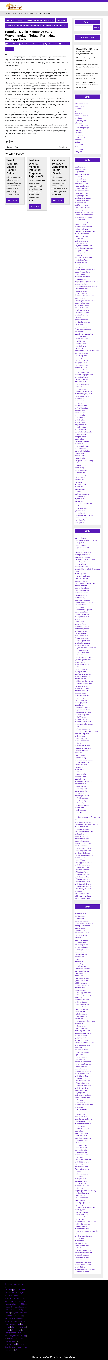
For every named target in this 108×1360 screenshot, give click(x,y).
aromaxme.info (80, 429)
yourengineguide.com (83, 1202)
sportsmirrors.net (81, 691)
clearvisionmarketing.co (83, 1138)
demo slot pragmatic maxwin (16, 1307)
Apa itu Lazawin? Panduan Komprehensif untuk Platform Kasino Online (87, 84)
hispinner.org (80, 274)
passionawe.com (81, 815)
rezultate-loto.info (81, 1066)
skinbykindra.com (81, 1243)
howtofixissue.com (82, 200)
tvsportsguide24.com (82, 710)
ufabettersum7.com (82, 870)
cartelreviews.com (81, 1009)
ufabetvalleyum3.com (83, 889)
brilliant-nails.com (81, 377)
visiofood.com (80, 1164)
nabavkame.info (81, 508)
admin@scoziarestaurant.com (31, 44)
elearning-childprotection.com (86, 300)
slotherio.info (80, 458)
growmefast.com (81, 719)
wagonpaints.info (81, 1133)
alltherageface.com (82, 1245)
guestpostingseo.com (82, 550)
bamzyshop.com (81, 1181)
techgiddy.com (80, 574)
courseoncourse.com (82, 557)
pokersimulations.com (83, 1062)
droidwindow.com (81, 1167)
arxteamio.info (80, 777)
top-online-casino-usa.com (84, 248)
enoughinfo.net (80, 484)
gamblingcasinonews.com (84, 212)
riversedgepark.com (82, 935)
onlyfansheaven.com (82, 322)
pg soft (22, 1292)
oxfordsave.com (81, 631)
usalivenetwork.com (82, 576)
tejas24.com (79, 401)
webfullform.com (81, 205)
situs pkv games (10, 1347)
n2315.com (79, 317)
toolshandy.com (81, 355)
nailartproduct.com (82, 1014)
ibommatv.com (80, 179)
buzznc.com (79, 1238)
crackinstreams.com (82, 1045)
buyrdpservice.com (82, 617)
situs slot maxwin (81, 104)
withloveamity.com (82, 983)
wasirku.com (79, 398)
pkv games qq (11, 1324)
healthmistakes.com (82, 745)
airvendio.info (80, 410)
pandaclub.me (80, 496)
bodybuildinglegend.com (84, 374)
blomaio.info (79, 444)
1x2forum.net (80, 916)
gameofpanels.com (82, 284)
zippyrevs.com (80, 224)
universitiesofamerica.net (84, 215)
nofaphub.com (80, 942)
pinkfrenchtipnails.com (83, 683)
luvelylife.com (80, 341)
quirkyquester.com (82, 829)
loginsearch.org (80, 465)
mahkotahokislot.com (83, 722)
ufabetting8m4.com (82, 1076)
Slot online (17, 13)
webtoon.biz (79, 667)
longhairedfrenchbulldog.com (86, 648)
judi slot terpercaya (82, 128)
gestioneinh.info (81, 1150)
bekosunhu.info (80, 439)
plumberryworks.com (83, 822)
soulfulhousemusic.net (83, 843)
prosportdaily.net (81, 1152)
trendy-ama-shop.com (83, 1159)
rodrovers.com (80, 1026)
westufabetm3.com (82, 893)
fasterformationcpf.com (83, 609)
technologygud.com (82, 738)
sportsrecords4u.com (83, 1071)
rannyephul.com (81, 363)
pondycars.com (80, 1183)
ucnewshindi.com (81, 581)
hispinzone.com (81, 243)
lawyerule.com (80, 389)
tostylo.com (79, 621)
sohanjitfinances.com (82, 841)
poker (24, 1330)
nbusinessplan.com (82, 186)
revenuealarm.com (82, 1257)
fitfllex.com (79, 332)
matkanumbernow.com (83, 227)
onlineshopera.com (82, 964)
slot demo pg (80, 106)
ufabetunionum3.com (83, 1078)
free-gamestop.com (82, 590)
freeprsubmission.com (83, 1169)
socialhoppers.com (82, 312)
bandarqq (78, 118)
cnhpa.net (78, 753)
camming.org (80, 928)
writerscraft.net (80, 298)
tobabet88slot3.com (82, 853)
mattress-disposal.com (83, 729)
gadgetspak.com (81, 1047)
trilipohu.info (80, 520)
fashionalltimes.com (82, 1224)
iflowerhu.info (80, 513)
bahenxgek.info (80, 564)
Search (87, 22)
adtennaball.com (81, 262)
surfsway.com (80, 1011)
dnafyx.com (79, 976)
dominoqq (79, 144)
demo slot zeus (80, 137)
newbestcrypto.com (82, 629)
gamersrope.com (81, 586)
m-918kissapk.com (82, 506)
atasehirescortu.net (82, 695)
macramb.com (80, 343)
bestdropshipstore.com (83, 1007)
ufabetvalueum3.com (83, 1081)
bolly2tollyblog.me (82, 494)
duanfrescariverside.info (84, 1105)
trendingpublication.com (84, 862)
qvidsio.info (79, 453)
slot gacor (17, 1298)
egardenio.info (80, 774)
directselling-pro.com (82, 1255)
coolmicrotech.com (82, 1214)
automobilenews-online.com (85, 1222)
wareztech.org (80, 597)
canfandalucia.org (81, 1200)
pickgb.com (79, 743)
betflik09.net (79, 957)
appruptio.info (80, 522)
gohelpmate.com (81, 293)
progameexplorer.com (83, 1250)
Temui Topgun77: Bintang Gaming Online (13, 167)
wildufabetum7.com (82, 898)
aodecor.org (79, 468)
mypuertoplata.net (82, 195)
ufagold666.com (81, 1171)
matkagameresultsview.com (85, 269)
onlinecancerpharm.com (84, 724)
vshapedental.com (81, 1198)
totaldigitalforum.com (83, 1226)
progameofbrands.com (83, 217)
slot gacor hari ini (12, 1304)
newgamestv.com (81, 686)
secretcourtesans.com (83, 921)
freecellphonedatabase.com (85, 583)
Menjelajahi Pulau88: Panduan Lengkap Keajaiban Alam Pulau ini (87, 66)
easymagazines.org (82, 796)
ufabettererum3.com (82, 865)
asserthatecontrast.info (83, 432)
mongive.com (80, 267)
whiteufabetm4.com (82, 1097)
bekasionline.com (81, 184)
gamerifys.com (80, 169)
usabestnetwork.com (82, 600)
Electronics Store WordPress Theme (46, 1357)
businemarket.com (82, 652)
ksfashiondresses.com (83, 748)
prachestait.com (81, 405)
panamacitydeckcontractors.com (87, 351)
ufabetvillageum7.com (83, 1085)
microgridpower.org (82, 805)
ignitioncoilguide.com (83, 1262)
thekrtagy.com (80, 1210)
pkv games (79, 135)
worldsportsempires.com (84, 760)
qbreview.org (80, 219)
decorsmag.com (81, 210)
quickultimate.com (82, 827)
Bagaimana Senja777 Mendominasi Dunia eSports (59, 167)
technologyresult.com (83, 992)
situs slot (23, 1313)
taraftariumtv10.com (82, 370)
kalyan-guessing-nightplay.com (86, 281)
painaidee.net (80, 662)
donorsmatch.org (81, 470)
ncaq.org (78, 959)
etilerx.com (79, 1107)
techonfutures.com (82, 1186)
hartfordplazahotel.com (83, 503)
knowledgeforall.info (82, 305)
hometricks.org (80, 800)
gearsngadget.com (81, 1050)
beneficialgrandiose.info (83, 441)
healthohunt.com (81, 1114)
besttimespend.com (82, 788)
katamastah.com (81, 765)
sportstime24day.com (83, 676)
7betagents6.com (81, 1040)
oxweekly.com (80, 348)
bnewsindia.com (81, 1176)
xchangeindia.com (81, 1212)
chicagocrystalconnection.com (86, 515)
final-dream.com (81, 1145)
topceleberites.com (82, 1074)
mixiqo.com (79, 807)
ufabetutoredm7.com (83, 886)
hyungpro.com (80, 672)
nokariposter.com (81, 279)
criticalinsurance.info (82, 277)
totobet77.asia (80, 858)
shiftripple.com (80, 834)
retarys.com (79, 607)
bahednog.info (80, 562)
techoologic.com (81, 1188)
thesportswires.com (82, 669)
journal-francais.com (82, 384)
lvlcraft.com (79, 1019)
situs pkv (78, 130)
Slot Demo (29, 13)
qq (19, 1324)
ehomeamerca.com (82, 999)
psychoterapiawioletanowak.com (87, 824)
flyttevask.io (79, 499)
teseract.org (79, 1157)
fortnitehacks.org (81, 463)
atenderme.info (80, 434)
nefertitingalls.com (82, 945)
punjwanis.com (80, 538)
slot (11, 141)
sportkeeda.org (80, 786)
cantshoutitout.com (82, 191)
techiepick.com (80, 1179)
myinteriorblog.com (82, 1174)
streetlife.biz (79, 480)
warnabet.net (80, 489)
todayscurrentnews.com (84, 855)
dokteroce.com (80, 382)
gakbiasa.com (80, 510)
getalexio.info (80, 779)
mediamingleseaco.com (83, 391)
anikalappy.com (81, 1100)
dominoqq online (81, 125)
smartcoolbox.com (82, 839)
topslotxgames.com (82, 234)
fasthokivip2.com (81, 638)
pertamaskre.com (81, 566)
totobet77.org (80, 860)
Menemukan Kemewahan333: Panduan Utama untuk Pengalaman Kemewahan (87, 75)
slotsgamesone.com (82, 241)
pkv (76, 111)
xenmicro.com (80, 961)
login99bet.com (80, 918)
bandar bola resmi (81, 116)
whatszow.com (80, 997)
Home (8, 13)
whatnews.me (80, 1143)
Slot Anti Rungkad (43, 13)
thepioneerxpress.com (83, 198)
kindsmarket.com (81, 339)
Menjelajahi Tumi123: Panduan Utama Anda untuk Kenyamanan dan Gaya (87, 51)
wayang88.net (80, 1093)
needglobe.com (80, 810)
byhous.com (79, 501)
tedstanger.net (80, 1126)
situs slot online (11, 1310)
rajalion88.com (80, 930)
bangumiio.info (80, 437)
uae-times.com (80, 167)
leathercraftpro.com (82, 803)
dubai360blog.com (82, 714)
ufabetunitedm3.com (82, 877)
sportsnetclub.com (82, 626)
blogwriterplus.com (82, 547)
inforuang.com (80, 336)
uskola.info (79, 1131)
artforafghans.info (81, 408)
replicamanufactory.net (83, 1064)
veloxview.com (80, 891)
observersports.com (82, 640)
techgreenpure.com (82, 1004)
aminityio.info (80, 420)
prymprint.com (80, 784)
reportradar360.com (82, 365)
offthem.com (79, 176)
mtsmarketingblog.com (83, 394)
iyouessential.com (81, 980)
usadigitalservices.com (83, 310)
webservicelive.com (82, 1272)
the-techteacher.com (82, 1219)
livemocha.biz (80, 477)
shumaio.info (80, 456)
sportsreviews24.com (83, 712)
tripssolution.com (81, 1028)
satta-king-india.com (82, 1031)
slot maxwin (22, 1301)
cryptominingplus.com (83, 643)
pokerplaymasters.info (83, 555)
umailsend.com (80, 605)
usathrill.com (80, 1195)
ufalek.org (78, 726)
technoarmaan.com (82, 1229)
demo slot (8, 1295)
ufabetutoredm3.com (83, 884)
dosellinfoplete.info (82, 446)
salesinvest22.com (81, 1155)
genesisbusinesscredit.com (84, 334)
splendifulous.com (81, 1069)
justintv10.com (80, 386)
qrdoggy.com (80, 736)
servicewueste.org (81, 222)
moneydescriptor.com (83, 657)
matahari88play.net (82, 655)
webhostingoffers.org (83, 995)
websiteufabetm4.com (83, 1095)
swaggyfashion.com (82, 367)
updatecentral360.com (83, 762)
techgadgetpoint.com (82, 707)
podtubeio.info (80, 448)
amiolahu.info (80, 422)
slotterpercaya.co (81, 836)
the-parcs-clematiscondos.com (86, 540)
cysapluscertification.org (84, 460)
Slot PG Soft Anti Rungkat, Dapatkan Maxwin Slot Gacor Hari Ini (29, 20)
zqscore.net (79, 767)
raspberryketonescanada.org (85, 1190)
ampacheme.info (81, 425)
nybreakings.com (81, 1205)
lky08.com (79, 324)
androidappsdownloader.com (86, 286)
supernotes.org (80, 757)
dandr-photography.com (84, 379)
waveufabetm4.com (82, 1090)
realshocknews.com (82, 741)
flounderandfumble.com (84, 1112)
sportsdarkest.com (82, 664)
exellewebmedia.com (82, 588)
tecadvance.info (80, 417)
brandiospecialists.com (83, 257)
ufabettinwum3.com (82, 874)
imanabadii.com (81, 518)
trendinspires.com (81, 360)
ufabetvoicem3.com (82, 1088)
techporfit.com (80, 181)
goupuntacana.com (82, 933)
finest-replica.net (81, 1147)
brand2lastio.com (81, 308)
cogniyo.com (79, 793)
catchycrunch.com (81, 940)
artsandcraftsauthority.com (85, 1269)
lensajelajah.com (81, 954)
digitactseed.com (81, 1016)
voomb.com (79, 705)
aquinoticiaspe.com (82, 645)
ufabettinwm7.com (82, 872)
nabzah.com (79, 265)
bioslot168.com (80, 1267)
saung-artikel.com (81, 636)
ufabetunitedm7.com (82, 879)
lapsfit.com (79, 1054)
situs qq (13, 1344)
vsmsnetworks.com (82, 174)
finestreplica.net (81, 1109)
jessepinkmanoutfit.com (84, 602)
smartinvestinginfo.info (83, 1119)
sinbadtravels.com (81, 593)
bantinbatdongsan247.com (85, 559)
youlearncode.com (82, 985)
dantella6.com (80, 238)
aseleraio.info (80, 769)
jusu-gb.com (79, 543)
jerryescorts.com (81, 700)
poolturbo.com (80, 403)
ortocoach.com (80, 812)
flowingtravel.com (81, 253)
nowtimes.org (80, 472)
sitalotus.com (80, 755)
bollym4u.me (80, 491)
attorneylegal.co (81, 702)
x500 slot (23, 1304)
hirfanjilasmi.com (81, 798)
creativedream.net (81, 315)
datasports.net (80, 693)
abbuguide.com (80, 990)
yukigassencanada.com (83, 1033)
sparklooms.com (81, 846)
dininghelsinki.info (81, 1102)
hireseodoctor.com (82, 1052)
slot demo (78, 113)
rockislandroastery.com (83, 1252)
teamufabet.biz (80, 203)
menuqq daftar (10, 1318)
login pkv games (81, 120)
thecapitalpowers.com (83, 850)
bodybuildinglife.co (82, 734)
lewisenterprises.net (82, 969)
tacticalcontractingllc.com (84, 848)
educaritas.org (80, 952)
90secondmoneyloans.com (85, 1021)
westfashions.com (81, 353)
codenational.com (81, 1248)
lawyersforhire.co (81, 650)
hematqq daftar (16, 1321)
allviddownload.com (82, 207)
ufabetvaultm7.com (82, 1083)
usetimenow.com (81, 289)
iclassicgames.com (81, 633)
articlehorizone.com (82, 1035)
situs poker (79, 123)
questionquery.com (82, 372)
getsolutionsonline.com (83, 272)
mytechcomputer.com (83, 1264)
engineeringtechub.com (83, 698)
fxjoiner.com (79, 1241)
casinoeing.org (80, 475)
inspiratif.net (79, 172)
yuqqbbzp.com (80, 1038)
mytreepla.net (80, 1059)
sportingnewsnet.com (83, 674)
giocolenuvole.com (82, 978)
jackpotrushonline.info (83, 578)
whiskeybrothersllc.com (83, 896)
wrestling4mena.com (82, 303)
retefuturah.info (81, 1116)
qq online (78, 108)
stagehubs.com (80, 914)
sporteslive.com (81, 679)
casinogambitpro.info (83, 552)
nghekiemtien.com (82, 396)
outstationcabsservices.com (85, 1207)
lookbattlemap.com (82, 614)
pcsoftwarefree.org (82, 971)
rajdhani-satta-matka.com (84, 296)
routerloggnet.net (81, 236)
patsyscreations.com (82, 947)
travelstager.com (81, 358)
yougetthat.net (80, 624)
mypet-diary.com (81, 346)
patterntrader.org (81, 750)
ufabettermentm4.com (83, 867)
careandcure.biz (81, 791)
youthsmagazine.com (83, 660)
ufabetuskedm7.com (82, 882)
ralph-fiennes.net (81, 327)
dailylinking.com (81, 973)
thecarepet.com (80, 545)
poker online (22, 1347)
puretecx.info (80, 415)
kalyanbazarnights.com (83, 246)
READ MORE (13, 201)
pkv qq (7, 1327)
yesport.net (79, 619)
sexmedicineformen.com (84, 831)
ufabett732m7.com (82, 1162)
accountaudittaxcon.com (84, 781)
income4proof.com (82, 949)
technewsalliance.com (83, 1121)
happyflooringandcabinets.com (86, 731)
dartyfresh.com (80, 966)
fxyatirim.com (80, 988)
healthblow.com (81, 291)
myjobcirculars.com (82, 229)
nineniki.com (79, 255)
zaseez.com (79, 937)
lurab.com (78, 1260)
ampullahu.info (80, 427)
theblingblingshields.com (84, 681)
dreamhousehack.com (83, 1217)
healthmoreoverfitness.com (85, 231)
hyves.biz (78, 482)
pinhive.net (79, 487)
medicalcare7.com (81, 260)
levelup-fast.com (81, 1057)
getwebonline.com (81, 320)
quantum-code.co (81, 1140)
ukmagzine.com (81, 595)
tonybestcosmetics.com (83, 1236)
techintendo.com (81, 1002)
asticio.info (79, 772)
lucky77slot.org (80, 717)
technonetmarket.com (83, 1124)
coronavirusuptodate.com (84, 1042)
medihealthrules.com (82, 1193)
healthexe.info (80, 413)
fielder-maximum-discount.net (86, 329)
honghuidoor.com (81, 250)
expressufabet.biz (81, 193)
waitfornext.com (81, 1136)
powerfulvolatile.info (82, 451)
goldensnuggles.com (82, 612)
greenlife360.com (81, 188)
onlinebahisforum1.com (84, 923)
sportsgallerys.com (82, 688)
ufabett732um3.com (82, 1128)
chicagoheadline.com (82, 926)
